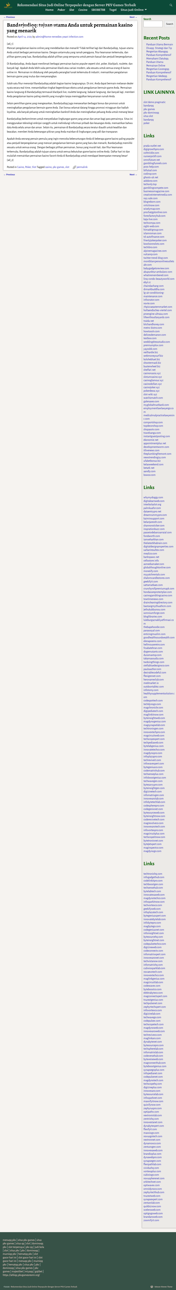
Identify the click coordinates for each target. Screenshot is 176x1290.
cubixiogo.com (151, 1174)
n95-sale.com (151, 198)
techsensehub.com (153, 887)
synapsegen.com (152, 1161)
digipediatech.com (153, 711)
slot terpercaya (16, 1247)
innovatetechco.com (154, 749)
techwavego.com (152, 1017)
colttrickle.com (151, 152)
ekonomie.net (151, 440)
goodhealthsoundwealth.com (159, 637)
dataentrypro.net (152, 511)
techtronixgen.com (153, 728)
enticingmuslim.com (155, 634)
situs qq (20, 1243)
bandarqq (149, 105)
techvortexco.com (153, 905)
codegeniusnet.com (154, 929)
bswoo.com (150, 475)
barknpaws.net (151, 557)
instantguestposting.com (157, 436)
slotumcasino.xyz (153, 377)
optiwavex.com (152, 1185)
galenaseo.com (151, 401)
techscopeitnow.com (154, 837)
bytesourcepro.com (154, 1045)
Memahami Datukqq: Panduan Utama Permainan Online (157, 62)
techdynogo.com (152, 704)
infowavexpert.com (154, 763)
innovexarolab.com (154, 798)
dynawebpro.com (153, 1157)
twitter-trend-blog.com (156, 258)
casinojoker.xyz (152, 387)
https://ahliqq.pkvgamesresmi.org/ (21, 1275)
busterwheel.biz (152, 366)
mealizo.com (150, 553)
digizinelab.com (152, 1013)
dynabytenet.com (153, 1041)
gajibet (38, 1271)
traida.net (149, 321)
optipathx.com (151, 1111)
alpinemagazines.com (155, 250)
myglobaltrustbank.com (156, 405)
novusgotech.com (153, 1136)
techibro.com (150, 247)
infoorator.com (151, 299)
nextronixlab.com (153, 1115)
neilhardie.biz (151, 352)
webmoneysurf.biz (153, 355)
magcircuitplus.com (154, 833)
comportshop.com (153, 422)
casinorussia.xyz (152, 373)
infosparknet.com (153, 1097)
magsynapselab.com (154, 725)
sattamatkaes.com (153, 585)
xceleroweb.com (152, 1209)
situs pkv (14, 1250)
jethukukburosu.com (154, 609)
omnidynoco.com (153, 1188)
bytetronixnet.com (153, 840)
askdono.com (150, 180)
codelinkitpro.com (153, 880)
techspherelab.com (153, 1048)
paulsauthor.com (152, 669)
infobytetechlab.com (154, 802)
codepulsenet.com (153, 1076)
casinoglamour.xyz (153, 380)
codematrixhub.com (154, 770)
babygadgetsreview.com (156, 268)
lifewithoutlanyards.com (156, 317)
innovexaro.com (152, 1090)
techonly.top (150, 184)
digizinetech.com (153, 791)
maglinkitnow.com (153, 714)
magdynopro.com (153, 753)
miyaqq (29, 1271)
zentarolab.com (152, 1202)
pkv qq (29, 1247)
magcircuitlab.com (153, 982)
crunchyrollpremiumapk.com (159, 588)
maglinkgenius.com (154, 978)
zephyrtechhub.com (154, 1192)
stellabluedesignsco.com (156, 665)
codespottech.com (153, 700)
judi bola (39, 1247)
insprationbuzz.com (154, 529)
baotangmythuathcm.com (157, 606)
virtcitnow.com (151, 205)
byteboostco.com (153, 989)
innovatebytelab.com (155, 919)
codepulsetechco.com (155, 943)
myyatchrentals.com (154, 574)
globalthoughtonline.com (157, 567)
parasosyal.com (152, 630)
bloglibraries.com (153, 616)
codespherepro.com (154, 805)
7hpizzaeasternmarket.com (158, 306)
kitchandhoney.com (154, 324)
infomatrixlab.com (153, 1052)
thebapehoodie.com (154, 627)
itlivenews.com (152, 450)
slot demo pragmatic (155, 102)
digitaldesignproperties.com (158, 546)
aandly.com (150, 471)
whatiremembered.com (156, 275)
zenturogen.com (152, 1146)
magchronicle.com (153, 707)
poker (147, 123)
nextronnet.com (152, 1139)
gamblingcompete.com (156, 187)
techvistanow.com (153, 961)
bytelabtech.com (152, 891)
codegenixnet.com (153, 809)
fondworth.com (152, 536)
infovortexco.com (153, 1010)
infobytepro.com (152, 922)
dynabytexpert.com (154, 1125)
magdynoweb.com (153, 1027)
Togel (113, 10)
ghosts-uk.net (151, 177)
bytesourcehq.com (153, 936)
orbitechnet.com (152, 1181)
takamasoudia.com (154, 658)
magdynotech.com (153, 1080)
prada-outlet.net (152, 145)
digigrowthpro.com (154, 149)
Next (133, 174)
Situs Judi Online (132, 10)
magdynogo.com (152, 851)
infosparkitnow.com (154, 901)
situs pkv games (26, 1240)
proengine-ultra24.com (156, 313)
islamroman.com (153, 233)
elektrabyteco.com (153, 992)
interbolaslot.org (152, 504)
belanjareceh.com (153, 522)
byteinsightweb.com (154, 718)
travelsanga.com (152, 432)
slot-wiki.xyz (150, 394)
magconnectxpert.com (155, 996)
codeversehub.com (153, 1055)
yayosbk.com (150, 349)
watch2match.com (153, 397)
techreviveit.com (152, 760)
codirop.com (150, 173)
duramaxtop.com (153, 655)
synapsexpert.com (153, 1199)
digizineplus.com (153, 1087)
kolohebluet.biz (152, 359)
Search (147, 19)
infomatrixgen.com (154, 795)
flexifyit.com (150, 1129)
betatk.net (149, 468)
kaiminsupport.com (154, 518)
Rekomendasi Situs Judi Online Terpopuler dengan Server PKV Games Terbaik (76, 4)
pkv (23, 1250)
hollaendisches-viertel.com (158, 310)
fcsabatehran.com (153, 648)
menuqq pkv (9, 1240)
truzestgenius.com (153, 999)
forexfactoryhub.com (155, 215)
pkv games (58, 167)
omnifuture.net (152, 159)
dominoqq (32, 1250)
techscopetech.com (154, 1024)
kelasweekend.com (153, 464)
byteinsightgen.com (154, 788)
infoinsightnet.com (154, 933)
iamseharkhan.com (154, 539)
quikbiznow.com (152, 1206)
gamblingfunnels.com (155, 163)
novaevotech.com (153, 971)
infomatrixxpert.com (155, 954)
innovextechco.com (154, 975)
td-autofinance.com (154, 236)
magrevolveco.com (153, 823)
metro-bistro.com (153, 327)
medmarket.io (151, 683)
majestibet (17, 1271)
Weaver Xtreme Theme (163, 1287)
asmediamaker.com (154, 564)
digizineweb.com (153, 947)
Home (49, 10)
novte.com (149, 303)
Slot (71, 10)
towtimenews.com (153, 599)
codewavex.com (152, 985)
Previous (9, 174)
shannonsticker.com (154, 525)
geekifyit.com (151, 581)
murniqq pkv (9, 1254)
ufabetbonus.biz (152, 460)
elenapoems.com (153, 641)
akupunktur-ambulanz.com (158, 271)
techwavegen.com (153, 781)
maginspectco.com (153, 847)
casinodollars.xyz (153, 384)
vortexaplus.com (152, 1171)
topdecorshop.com (153, 425)
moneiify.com (151, 571)
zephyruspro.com (153, 1108)
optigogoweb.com (153, 1213)
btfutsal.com (150, 170)
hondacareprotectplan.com (158, 592)
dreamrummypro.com (155, 515)
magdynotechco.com (155, 898)
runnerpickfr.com (153, 156)
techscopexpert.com (154, 739)
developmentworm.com (156, 447)
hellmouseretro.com (154, 644)
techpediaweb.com (153, 742)
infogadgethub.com (154, 877)
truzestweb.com (152, 1196)
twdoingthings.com (154, 662)
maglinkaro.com (152, 1038)
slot (67, 167)
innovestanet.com (153, 1122)
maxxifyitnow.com (153, 1101)
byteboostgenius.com (155, 1066)
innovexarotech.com (154, 826)
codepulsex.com (152, 1020)
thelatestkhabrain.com (155, 543)
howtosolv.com (152, 331)
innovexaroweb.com (154, 1031)
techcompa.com (152, 222)
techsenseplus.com (153, 774)
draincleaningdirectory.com (158, 602)
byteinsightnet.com (154, 940)
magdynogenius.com (155, 721)
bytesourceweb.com (154, 812)
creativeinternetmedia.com (158, 194)
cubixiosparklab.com (154, 968)
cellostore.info (151, 560)
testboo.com (150, 338)
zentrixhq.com (151, 1118)
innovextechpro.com (154, 732)
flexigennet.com (152, 676)
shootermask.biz (152, 362)
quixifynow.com (152, 1104)
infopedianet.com (153, 1073)
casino (48, 167)
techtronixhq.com (153, 873)
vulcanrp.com (151, 254)
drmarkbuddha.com (154, 289)
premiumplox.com (153, 345)
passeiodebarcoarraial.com (158, 532)
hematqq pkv (25, 1254)
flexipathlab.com (152, 1164)
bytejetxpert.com (153, 844)
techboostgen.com (153, 884)
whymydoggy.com (153, 497)
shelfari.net (150, 369)
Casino (82, 10)
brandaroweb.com (153, 1216)
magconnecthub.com (155, 1062)
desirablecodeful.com (155, 672)
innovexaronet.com (154, 957)
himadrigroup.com (153, 229)
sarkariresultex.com (154, 550)
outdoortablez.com (154, 686)
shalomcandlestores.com (157, 578)
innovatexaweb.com (154, 894)
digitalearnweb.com (154, 501)
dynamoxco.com (152, 1143)
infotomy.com (151, 690)
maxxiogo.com (151, 1133)
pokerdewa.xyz (152, 390)
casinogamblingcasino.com (158, 595)
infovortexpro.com (153, 830)
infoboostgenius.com (155, 777)
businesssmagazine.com (156, 191)
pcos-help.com (151, 166)
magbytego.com (152, 926)
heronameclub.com (154, 679)
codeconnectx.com (153, 950)
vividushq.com (151, 1168)
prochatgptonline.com (155, 212)
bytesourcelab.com (153, 1094)
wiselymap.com (152, 208)
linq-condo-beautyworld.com (159, 278)
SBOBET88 (98, 10)
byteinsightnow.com (154, 816)
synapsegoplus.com (154, 1070)
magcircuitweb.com (154, 735)
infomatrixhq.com (153, 964)
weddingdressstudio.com (157, 341)
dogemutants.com (153, 651)
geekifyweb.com (152, 908)
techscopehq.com (153, 1083)
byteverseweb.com (153, 1059)
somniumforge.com (154, 613)
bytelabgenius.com (154, 746)
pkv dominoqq (151, 112)
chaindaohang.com (154, 286)
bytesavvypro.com (153, 784)
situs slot (148, 116)
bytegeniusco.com (153, 767)
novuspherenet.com (154, 1178)
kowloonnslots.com (154, 243)
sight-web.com (151, 226)
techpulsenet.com (153, 1003)
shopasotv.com (151, 429)
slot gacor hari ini (27, 1257)
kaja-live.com (151, 219)
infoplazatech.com (153, 912)
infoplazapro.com (153, 756)
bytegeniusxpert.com (155, 915)
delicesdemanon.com (155, 334)
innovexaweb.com (153, 1150)
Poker (61, 10)
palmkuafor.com (152, 508)
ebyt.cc (147, 282)
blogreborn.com (152, 201)
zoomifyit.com (151, 1220)
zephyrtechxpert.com (155, 1006)
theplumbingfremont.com (157, 453)
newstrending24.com (155, 457)
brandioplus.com (152, 1153)
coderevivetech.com (154, 819)
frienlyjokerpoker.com (155, 240)
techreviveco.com (153, 1034)
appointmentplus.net (155, 443)
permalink (82, 167)
